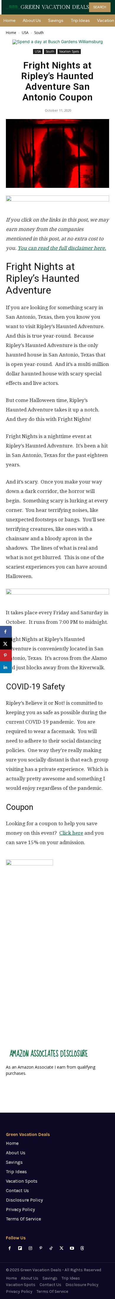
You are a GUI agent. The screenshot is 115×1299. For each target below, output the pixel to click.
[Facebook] (9, 1248)
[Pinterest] (41, 1248)
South (39, 32)
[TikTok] (51, 1248)
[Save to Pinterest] (6, 655)
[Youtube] (71, 1248)
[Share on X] (6, 644)
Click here (71, 833)
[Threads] (82, 1248)
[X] (61, 1248)
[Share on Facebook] (6, 632)
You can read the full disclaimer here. (62, 248)
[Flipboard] (20, 1248)
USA (25, 32)
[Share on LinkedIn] (6, 667)
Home (11, 32)
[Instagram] (30, 1248)
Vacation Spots (69, 51)
